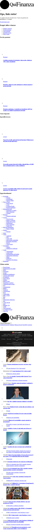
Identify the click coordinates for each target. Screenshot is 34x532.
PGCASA (28, 334)
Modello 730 (6, 305)
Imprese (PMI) (10, 200)
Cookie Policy (20, 339)
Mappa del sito (18, 324)
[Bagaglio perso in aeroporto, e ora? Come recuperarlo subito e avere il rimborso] (18, 524)
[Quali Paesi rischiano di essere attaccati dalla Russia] (18, 411)
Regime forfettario (10, 207)
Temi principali (7, 308)
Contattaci (11, 324)
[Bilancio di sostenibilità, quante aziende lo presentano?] (18, 417)
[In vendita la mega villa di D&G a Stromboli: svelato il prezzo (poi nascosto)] (18, 505)
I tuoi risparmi (6, 31)
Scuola (5, 273)
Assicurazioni (9, 251)
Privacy (14, 339)
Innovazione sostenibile (12, 240)
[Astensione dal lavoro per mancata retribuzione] (18, 459)
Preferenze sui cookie (28, 339)
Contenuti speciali (4, 324)
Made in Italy (6, 281)
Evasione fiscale (10, 206)
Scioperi (8, 213)
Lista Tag (5, 311)
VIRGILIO (9, 334)
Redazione (5, 261)
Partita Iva (8, 258)
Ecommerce (6, 277)
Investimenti (9, 199)
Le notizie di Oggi (7, 309)
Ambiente (8, 236)
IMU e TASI (6, 295)
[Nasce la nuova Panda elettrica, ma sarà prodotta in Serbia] (18, 493)
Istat (4, 297)
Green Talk (9, 238)
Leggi (7, 204)
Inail (4, 304)
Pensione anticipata (11, 216)
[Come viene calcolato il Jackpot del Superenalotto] (18, 473)
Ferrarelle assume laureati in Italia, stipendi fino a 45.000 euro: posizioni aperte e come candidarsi (18, 165)
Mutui (7, 257)
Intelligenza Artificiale (11, 248)
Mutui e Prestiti (10, 228)
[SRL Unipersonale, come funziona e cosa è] (18, 512)
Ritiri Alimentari (10, 212)
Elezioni (8, 231)
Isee (4, 301)
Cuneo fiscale (6, 302)
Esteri (4, 233)
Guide (4, 250)
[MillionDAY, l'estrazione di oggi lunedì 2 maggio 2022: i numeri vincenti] (18, 480)
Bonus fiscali (9, 203)
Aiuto (17, 340)
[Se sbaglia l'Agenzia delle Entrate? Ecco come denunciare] (18, 373)
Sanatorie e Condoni (8, 282)
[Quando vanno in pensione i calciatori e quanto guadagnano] (18, 380)
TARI (4, 306)
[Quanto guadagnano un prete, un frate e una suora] (18, 355)
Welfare (5, 280)
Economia (5, 196)
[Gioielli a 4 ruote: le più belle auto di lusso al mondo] (18, 425)
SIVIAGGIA (19, 335)
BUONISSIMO (29, 335)
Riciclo (8, 243)
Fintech (8, 247)
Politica (5, 230)
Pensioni (5, 57)
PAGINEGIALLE (14, 334)
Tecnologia (6, 245)
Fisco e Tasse (6, 202)
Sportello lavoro (7, 32)
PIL (4, 298)
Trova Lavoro (9, 219)
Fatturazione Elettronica (12, 255)
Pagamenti (5, 271)
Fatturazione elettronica (9, 299)
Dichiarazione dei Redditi (12, 254)
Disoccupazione (10, 224)
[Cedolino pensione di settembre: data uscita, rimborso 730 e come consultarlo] (18, 47)
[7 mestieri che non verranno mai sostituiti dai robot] (18, 438)
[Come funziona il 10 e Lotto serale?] (18, 368)
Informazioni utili (7, 209)
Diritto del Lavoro (10, 221)
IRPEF (5, 288)
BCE (4, 292)
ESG (7, 237)
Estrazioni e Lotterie (11, 210)
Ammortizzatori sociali (8, 284)
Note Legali (9, 339)
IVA (4, 285)
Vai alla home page (4, 22)
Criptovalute (9, 252)
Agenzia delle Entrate (8, 275)
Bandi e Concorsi (10, 220)
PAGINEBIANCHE (5, 335)
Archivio (30, 324)
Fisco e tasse (6, 34)
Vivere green (9, 244)
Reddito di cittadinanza (9, 274)
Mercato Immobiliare (8, 227)
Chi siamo (3, 339)
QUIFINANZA (24, 335)
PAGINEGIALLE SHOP (22, 334)
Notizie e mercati (7, 28)
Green (4, 234)
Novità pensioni (7, 30)
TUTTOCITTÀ (11, 335)
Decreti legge (6, 267)
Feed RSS (24, 324)
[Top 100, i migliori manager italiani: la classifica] (18, 393)
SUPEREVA (17, 337)
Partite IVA (9, 226)
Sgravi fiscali (6, 278)
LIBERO (5, 334)
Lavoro (5, 136)
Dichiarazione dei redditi (9, 268)
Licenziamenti (6, 287)
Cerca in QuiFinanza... (6, 323)
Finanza (8, 197)
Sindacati (5, 290)
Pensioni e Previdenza (11, 260)
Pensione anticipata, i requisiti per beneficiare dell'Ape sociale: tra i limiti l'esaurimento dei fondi (17, 109)
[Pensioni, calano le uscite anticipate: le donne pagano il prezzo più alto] (18, 72)
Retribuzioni (9, 223)
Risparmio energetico (11, 241)
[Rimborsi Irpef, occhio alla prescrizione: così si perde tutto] (18, 404)
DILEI (15, 335)
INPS (4, 270)
